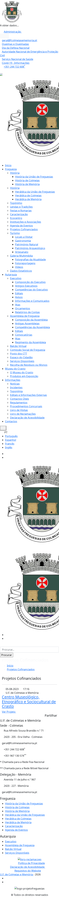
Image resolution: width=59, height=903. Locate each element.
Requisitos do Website (27, 870)
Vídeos (19, 267)
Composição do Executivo (30, 282)
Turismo (15, 233)
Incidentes (16, 387)
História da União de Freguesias (34, 176)
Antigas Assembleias (27, 323)
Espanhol (10, 440)
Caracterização (19, 214)
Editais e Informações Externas (28, 395)
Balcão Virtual (18, 346)
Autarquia (11, 274)
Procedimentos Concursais (26, 406)
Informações (12, 380)
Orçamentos (22, 308)
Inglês (8, 447)
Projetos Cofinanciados (24, 229)
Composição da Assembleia (31, 319)
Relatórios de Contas (27, 312)
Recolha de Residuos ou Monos (28, 365)
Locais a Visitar (24, 237)
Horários (5, 70)
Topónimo (16, 203)
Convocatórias (23, 335)
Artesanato (21, 252)
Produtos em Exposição (24, 376)
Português (11, 436)
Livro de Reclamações (23, 414)
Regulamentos (18, 402)
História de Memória (27, 184)
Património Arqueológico (30, 248)
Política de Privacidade (31, 863)
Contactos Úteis (19, 399)
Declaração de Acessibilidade (27, 417)
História (15, 173)
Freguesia (11, 169)
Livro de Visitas (19, 410)
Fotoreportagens (25, 263)
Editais (19, 293)
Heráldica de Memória (28, 199)
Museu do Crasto (15, 368)
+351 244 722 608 (14, 66)
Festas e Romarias (21, 210)
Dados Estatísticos (21, 271)
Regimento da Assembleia (30, 342)
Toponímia (16, 391)
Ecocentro (16, 218)
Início (8, 165)
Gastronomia (23, 240)
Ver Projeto (9, 711)
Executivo (15, 278)
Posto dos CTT (18, 353)
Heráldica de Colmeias (28, 195)
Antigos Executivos (26, 286)
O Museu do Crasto (21, 372)
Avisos (19, 297)
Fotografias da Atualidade (30, 259)
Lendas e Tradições (21, 206)
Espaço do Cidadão (21, 357)
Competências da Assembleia (32, 327)
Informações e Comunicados (32, 301)
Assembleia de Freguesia (24, 316)
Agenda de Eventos (21, 225)
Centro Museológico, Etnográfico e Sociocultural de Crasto (29, 701)
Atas (17, 304)
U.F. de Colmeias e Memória (17, 874)
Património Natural (26, 244)
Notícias (15, 383)
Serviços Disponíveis (22, 361)
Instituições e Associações (25, 222)
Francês (9, 443)
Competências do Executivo (31, 289)
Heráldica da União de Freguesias (35, 191)
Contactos (11, 421)
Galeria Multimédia (21, 255)
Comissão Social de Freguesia (27, 350)
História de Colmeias (27, 180)
